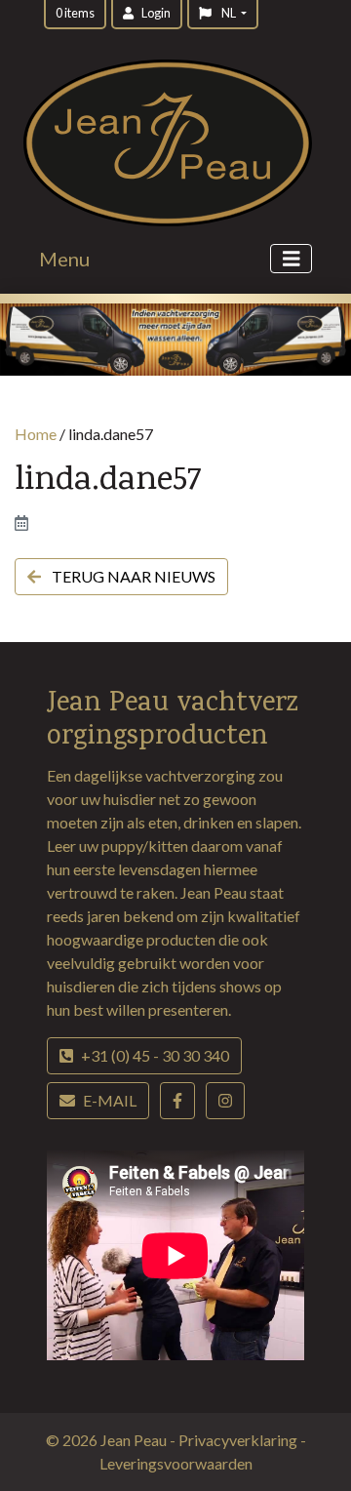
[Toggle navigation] (291, 259)
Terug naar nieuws (132, 576)
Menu (64, 258)
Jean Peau (135, 1440)
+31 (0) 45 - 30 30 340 (155, 1055)
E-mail (109, 1100)
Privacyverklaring (239, 1440)
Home (36, 433)
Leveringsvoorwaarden (176, 1463)
